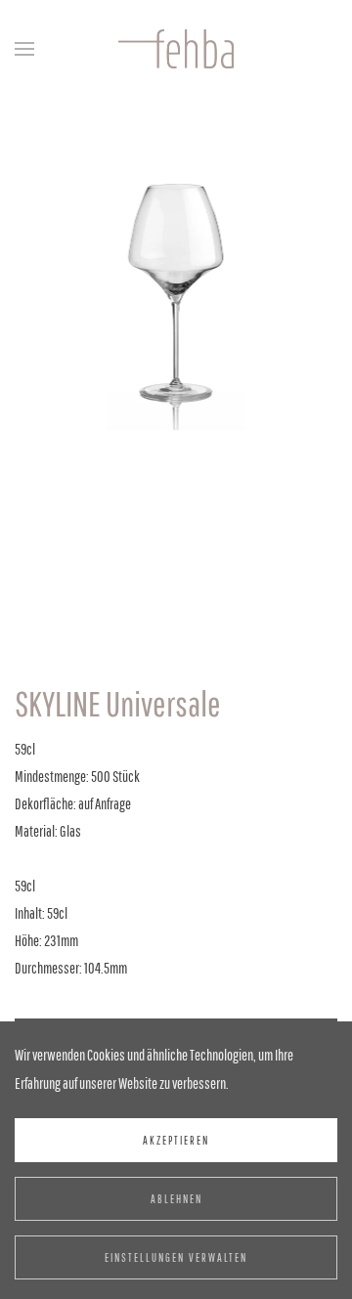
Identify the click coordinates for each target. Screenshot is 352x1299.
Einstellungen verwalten (176, 1257)
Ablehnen (176, 1198)
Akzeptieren (176, 1140)
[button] (24, 49)
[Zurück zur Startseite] (176, 49)
